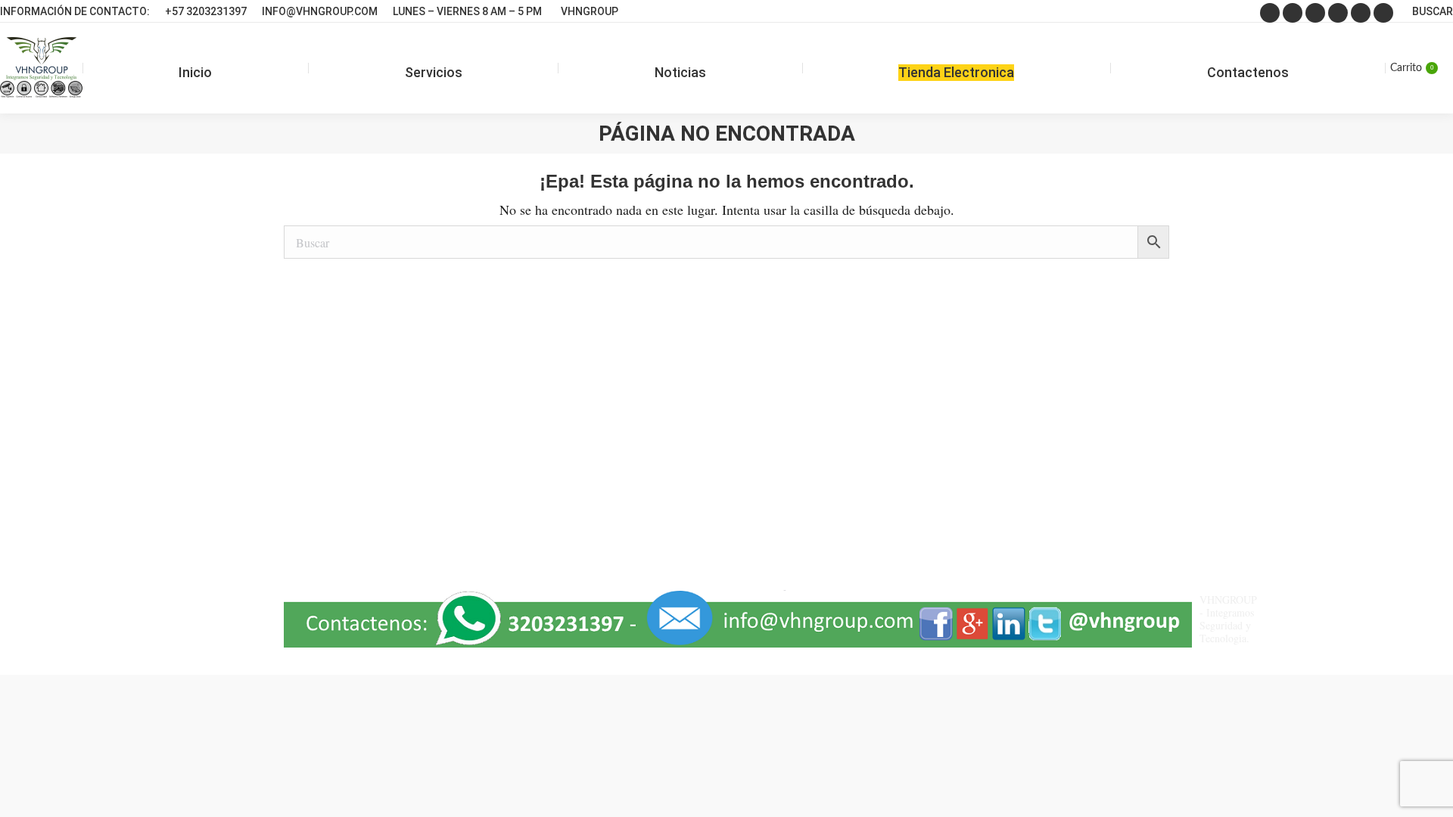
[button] (1410, 775)
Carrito (1411, 68)
